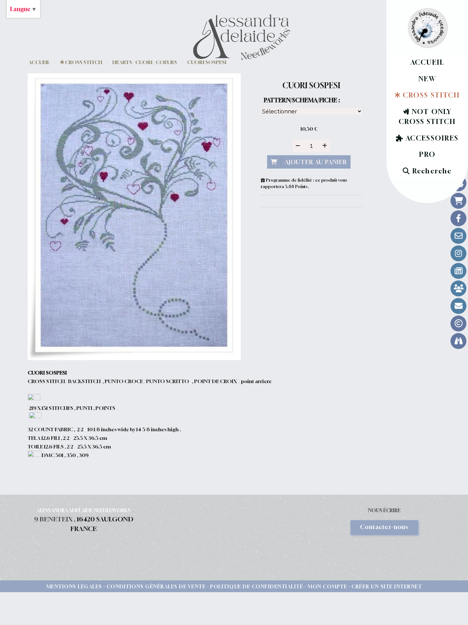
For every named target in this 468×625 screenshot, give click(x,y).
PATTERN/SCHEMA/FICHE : (302, 100)
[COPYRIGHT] (458, 323)
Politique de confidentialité (256, 586)
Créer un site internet (386, 586)
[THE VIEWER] (458, 341)
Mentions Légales (74, 586)
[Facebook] (458, 218)
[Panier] (458, 201)
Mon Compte (327, 586)
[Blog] (458, 271)
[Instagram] (458, 253)
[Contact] (458, 236)
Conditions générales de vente (156, 586)
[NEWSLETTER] (458, 306)
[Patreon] (458, 288)
